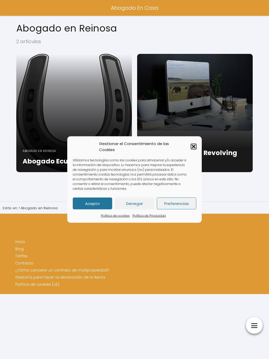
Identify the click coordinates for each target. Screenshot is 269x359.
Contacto (24, 263)
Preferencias (176, 203)
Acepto (92, 203)
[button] (193, 146)
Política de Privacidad (149, 215)
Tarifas (21, 256)
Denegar (134, 203)
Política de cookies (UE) (37, 284)
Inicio (20, 241)
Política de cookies (115, 215)
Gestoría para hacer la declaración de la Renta (60, 277)
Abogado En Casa (134, 8)
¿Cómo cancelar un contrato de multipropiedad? (62, 270)
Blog (19, 249)
